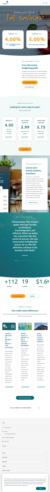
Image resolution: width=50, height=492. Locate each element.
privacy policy (24, 485)
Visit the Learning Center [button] (25, 397)
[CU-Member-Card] (25, 326)
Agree (41, 488)
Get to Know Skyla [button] (17, 296)
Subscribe (6, 441)
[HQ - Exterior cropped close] (41, 326)
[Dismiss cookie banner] (45, 476)
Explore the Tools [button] (33, 202)
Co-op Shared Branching (9, 433)
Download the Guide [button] (30, 82)
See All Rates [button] (25, 149)
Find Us (6, 431)
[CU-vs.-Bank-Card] (9, 326)
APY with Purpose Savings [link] (36, 44)
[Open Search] (44, 2)
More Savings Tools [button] (29, 87)
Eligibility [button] (32, 296)
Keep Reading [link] (9, 387)
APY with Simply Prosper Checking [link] (13, 45)
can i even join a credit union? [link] (40, 337)
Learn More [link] (8, 137)
